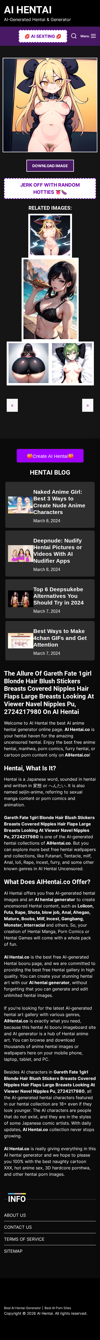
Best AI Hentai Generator (22, 1308)
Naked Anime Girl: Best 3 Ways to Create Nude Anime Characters (59, 502)
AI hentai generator (55, 899)
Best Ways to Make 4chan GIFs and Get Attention (60, 637)
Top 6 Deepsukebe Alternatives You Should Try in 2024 (58, 596)
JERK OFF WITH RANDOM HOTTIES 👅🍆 (50, 188)
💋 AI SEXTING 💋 (43, 36)
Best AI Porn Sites (58, 1308)
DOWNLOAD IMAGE (50, 165)
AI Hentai (28, 10)
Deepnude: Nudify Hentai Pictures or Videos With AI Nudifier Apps (57, 550)
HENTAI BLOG (50, 472)
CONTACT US (18, 1227)
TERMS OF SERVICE (24, 1239)
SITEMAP (13, 1251)
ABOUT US (15, 1215)
